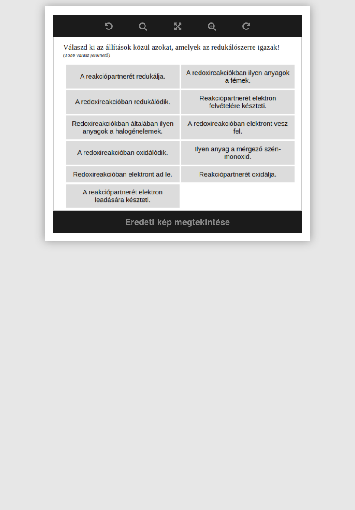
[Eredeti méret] (177, 26)
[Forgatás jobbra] (246, 26)
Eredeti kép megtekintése (177, 221)
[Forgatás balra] (109, 26)
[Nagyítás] (211, 26)
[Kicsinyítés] (142, 26)
